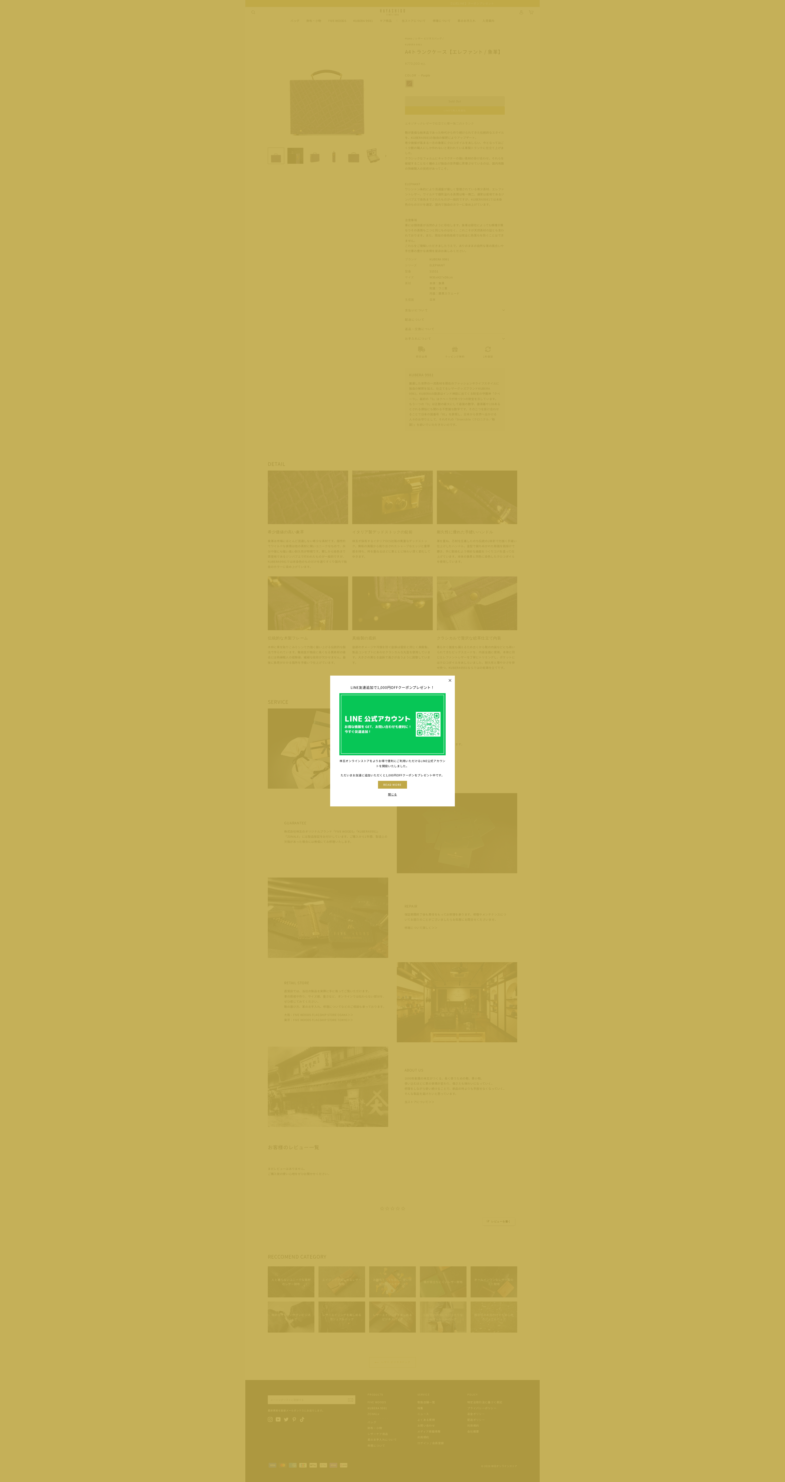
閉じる (392, 794)
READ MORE (392, 785)
